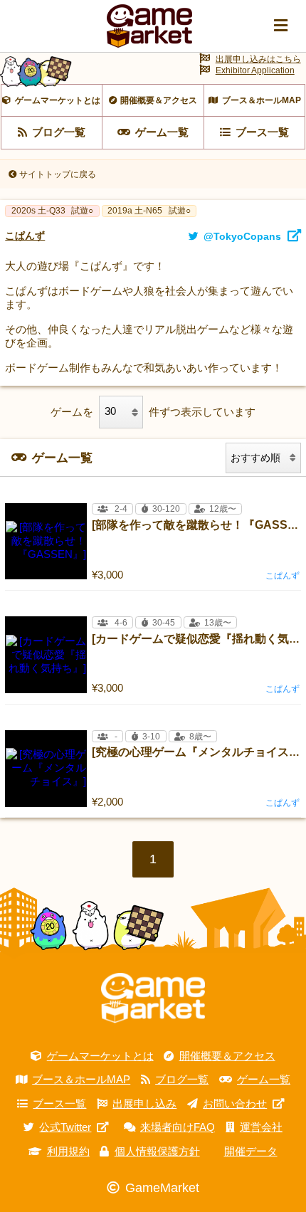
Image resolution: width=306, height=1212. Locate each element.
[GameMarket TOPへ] (153, 998)
